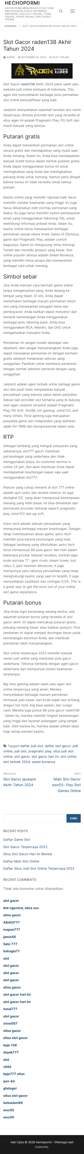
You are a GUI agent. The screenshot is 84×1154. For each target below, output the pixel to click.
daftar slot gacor (58, 746)
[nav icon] (72, 11)
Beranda (11, 26)
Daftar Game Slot (16, 839)
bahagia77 (11, 951)
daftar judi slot (31, 746)
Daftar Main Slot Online (21, 861)
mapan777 (11, 929)
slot (6, 958)
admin (10, 57)
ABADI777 (11, 922)
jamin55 (9, 937)
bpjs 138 (10, 1045)
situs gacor (12, 915)
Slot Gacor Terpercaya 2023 (25, 847)
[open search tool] (61, 11)
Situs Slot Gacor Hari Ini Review (27, 854)
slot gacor (22, 756)
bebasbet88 (13, 1103)
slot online (68, 756)
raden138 (28, 84)
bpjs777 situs (14, 1074)
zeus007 (10, 1023)
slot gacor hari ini (45, 756)
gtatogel (10, 1088)
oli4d (7, 1067)
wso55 (8, 1110)
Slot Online (60, 57)
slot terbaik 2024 (16, 762)
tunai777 (10, 1009)
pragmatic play (39, 751)
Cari (73, 818)
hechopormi (22, 3)
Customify (41, 1147)
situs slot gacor (15, 1038)
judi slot (20, 751)
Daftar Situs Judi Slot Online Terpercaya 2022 (38, 868)
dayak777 (11, 1052)
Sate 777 (10, 944)
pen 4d (8, 1081)
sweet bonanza (43, 762)
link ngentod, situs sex (21, 908)
